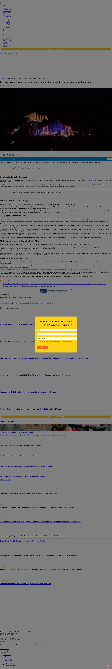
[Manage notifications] (108, 665)
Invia (42, 347)
